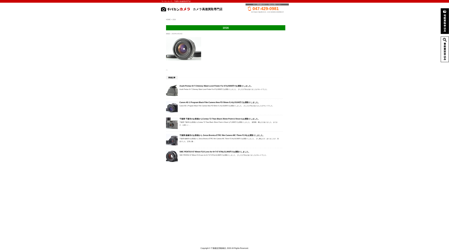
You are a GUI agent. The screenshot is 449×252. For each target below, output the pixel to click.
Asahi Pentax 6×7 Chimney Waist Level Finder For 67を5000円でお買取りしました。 (216, 86)
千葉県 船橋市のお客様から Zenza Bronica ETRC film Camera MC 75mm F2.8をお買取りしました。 (222, 135)
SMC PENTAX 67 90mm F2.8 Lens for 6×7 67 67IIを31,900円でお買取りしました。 (214, 152)
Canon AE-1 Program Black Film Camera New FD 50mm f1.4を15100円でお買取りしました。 (219, 102)
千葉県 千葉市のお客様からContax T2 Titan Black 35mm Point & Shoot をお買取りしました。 (219, 119)
